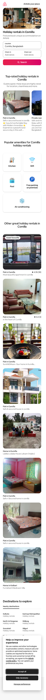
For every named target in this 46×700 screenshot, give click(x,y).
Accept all (22, 671)
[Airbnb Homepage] (5, 4)
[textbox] (12, 54)
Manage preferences (22, 684)
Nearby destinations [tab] (11, 606)
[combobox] (22, 46)
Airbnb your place (32, 4)
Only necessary (22, 678)
